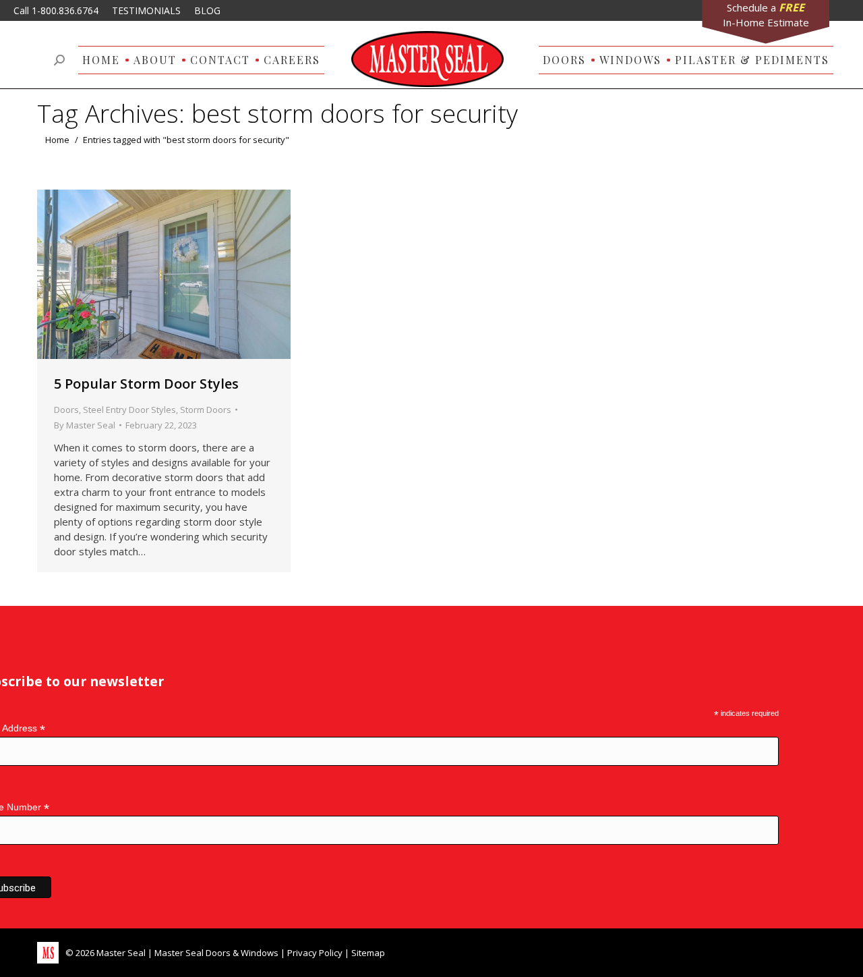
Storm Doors (205, 409)
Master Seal (121, 953)
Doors (66, 409)
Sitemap (368, 953)
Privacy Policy (315, 953)
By (84, 425)
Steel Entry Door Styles (129, 409)
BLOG (207, 10)
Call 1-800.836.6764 (55, 10)
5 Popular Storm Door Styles (146, 383)
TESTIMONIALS (146, 10)
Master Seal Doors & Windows (216, 953)
